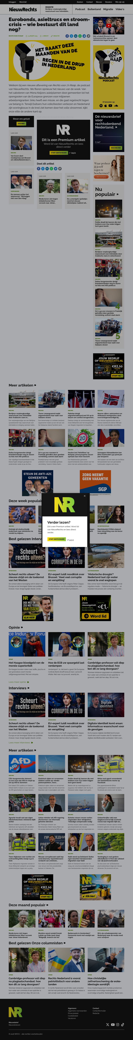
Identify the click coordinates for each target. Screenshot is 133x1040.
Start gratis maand (56, 539)
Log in (71, 540)
